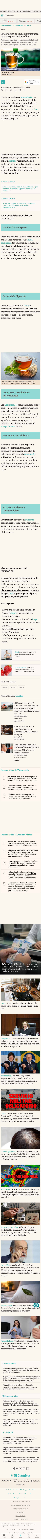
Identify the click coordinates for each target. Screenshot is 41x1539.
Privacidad (20, 1512)
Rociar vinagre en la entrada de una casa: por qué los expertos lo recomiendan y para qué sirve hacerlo (22, 787)
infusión (13, 687)
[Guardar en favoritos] (3, 82)
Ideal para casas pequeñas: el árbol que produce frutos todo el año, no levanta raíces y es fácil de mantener (22, 778)
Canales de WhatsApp (20, 1490)
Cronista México (6, 25)
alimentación (27, 97)
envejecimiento (8, 426)
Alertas (28, 1537)
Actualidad (18, 11)
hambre (12, 161)
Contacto (8, 1490)
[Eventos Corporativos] (17, 1481)
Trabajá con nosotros (20, 1498)
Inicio (20, 1537)
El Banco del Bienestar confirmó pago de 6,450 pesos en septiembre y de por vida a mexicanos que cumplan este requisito (23, 853)
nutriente (29, 520)
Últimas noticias (6, 11)
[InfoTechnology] (20, 1485)
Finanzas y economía (30, 11)
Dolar (12, 1537)
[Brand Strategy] (26, 1481)
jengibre (13, 613)
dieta (36, 109)
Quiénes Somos (12, 1494)
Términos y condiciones (20, 1508)
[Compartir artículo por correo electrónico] (20, 90)
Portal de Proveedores (26, 1494)
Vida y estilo (18, 25)
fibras (26, 305)
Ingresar (37, 1537)
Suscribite (32, 1490)
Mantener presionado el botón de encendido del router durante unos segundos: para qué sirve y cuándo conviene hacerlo (23, 864)
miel (11, 593)
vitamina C (29, 454)
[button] (36, 1305)
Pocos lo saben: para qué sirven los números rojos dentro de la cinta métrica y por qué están (22, 796)
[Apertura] (6, 1481)
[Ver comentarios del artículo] (24, 90)
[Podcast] (35, 1481)
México (21, 687)
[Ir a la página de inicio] (2, 15)
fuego (35, 619)
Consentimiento (20, 1516)
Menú (4, 1537)
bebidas (28, 25)
